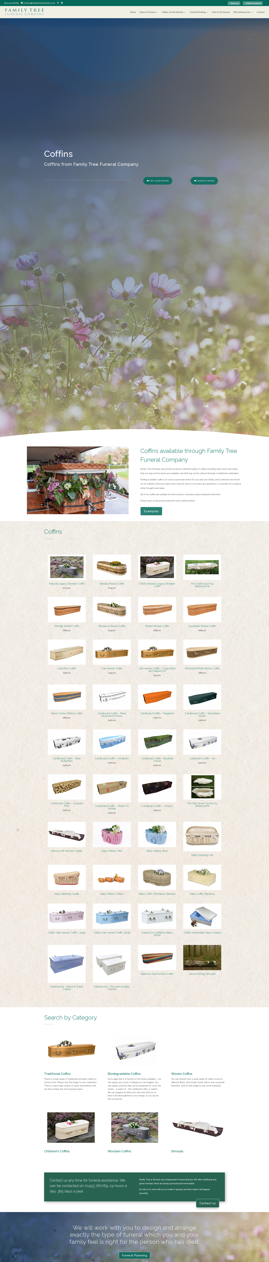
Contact (261, 12)
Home (133, 12)
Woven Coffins (181, 1073)
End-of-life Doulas (221, 12)
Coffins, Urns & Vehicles (172, 12)
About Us (234, 3)
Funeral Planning (134, 1255)
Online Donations (253, 3)
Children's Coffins (57, 1151)
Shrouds (177, 1151)
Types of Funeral (147, 12)
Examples (151, 511)
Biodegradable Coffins (124, 1073)
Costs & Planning (198, 12)
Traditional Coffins (57, 1073)
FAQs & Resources (241, 12)
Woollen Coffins (119, 1151)
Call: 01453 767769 (159, 181)
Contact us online (205, 181)
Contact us (208, 1203)
